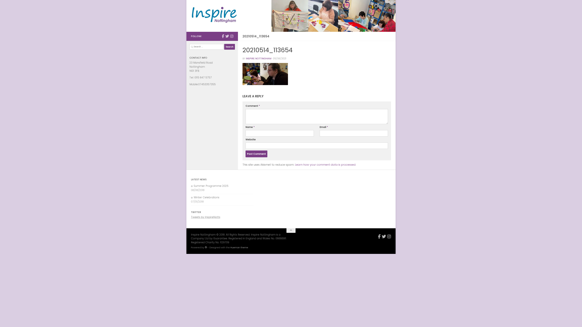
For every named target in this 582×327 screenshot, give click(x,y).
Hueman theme (239, 247)
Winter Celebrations (206, 197)
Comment (253, 106)
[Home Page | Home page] (214, 15)
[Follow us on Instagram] (231, 36)
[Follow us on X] (227, 36)
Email (324, 127)
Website (251, 139)
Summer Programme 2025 (211, 186)
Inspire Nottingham (258, 58)
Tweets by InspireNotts (205, 217)
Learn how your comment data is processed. (325, 165)
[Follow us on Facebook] (223, 36)
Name (250, 127)
